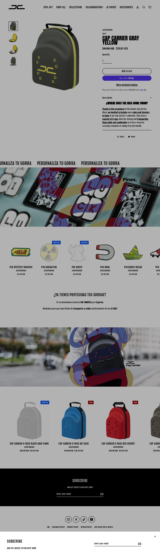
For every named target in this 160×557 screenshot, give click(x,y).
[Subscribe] (139, 543)
